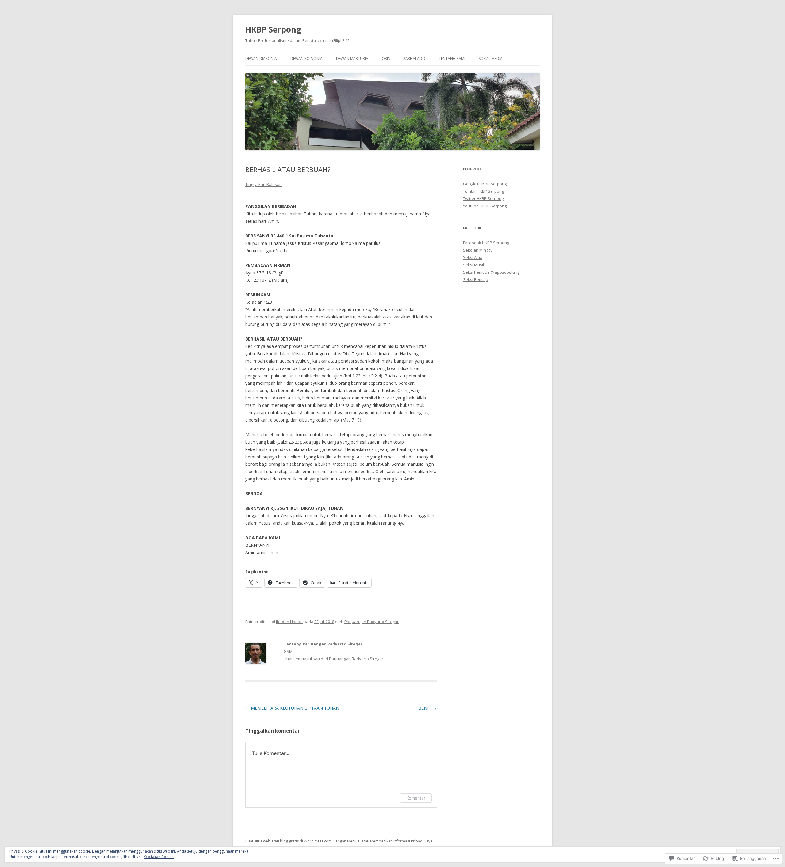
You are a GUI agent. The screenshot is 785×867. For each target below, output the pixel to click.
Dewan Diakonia (261, 58)
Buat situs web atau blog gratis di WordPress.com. (289, 841)
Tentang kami (452, 58)
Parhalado (414, 58)
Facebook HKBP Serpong (486, 242)
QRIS (386, 58)
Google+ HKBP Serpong (485, 184)
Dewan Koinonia (306, 58)
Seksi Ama (472, 257)
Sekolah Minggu (478, 250)
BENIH (427, 708)
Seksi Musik (474, 265)
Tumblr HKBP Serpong (483, 191)
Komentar (415, 797)
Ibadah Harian (289, 621)
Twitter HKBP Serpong (483, 198)
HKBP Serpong (273, 29)
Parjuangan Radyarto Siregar (371, 621)
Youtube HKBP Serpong (485, 206)
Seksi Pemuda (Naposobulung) (491, 272)
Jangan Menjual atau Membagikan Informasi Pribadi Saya (383, 841)
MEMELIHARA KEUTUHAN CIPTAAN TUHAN (292, 708)
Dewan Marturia (352, 58)
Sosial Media (491, 58)
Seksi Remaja (475, 279)
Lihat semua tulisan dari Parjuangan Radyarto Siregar (336, 658)
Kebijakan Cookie (159, 856)
